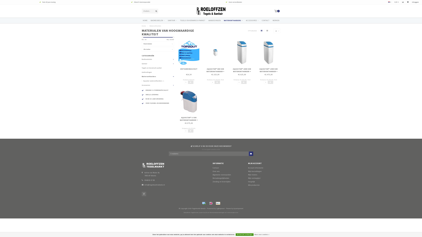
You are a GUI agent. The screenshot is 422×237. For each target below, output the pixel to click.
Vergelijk (251, 182)
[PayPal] (218, 203)
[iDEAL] (211, 203)
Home (145, 20)
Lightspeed (220, 208)
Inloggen (415, 2)
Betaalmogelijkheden (221, 178)
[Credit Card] (204, 203)
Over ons (216, 171)
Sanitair (171, 20)
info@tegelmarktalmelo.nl (155, 185)
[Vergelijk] (403, 2)
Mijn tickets (252, 175)
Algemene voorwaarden (222, 175)
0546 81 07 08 (150, 180)
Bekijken (190, 68)
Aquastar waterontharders (153, 81)
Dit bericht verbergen (244, 234)
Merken (276, 20)
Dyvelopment (238, 208)
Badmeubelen (157, 20)
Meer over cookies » (262, 234)
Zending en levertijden (222, 182)
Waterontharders (232, 20)
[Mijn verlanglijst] (408, 2)
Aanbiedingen (214, 20)
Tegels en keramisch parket (192, 20)
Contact (265, 20)
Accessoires (251, 20)
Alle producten (254, 185)
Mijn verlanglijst (254, 178)
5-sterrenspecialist (232, 212)
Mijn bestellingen (255, 171)
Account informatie (255, 168)
